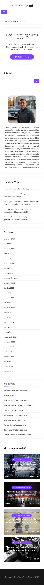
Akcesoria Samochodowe (15, 390)
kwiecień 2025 (9, 308)
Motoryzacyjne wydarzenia (16, 415)
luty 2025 (7, 317)
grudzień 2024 (9, 327)
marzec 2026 (8, 254)
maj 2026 (7, 244)
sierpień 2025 (9, 288)
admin (7, 476)
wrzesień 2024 (9, 342)
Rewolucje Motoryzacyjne (15, 430)
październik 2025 (10, 278)
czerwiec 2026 (9, 239)
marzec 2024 (8, 371)
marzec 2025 (8, 313)
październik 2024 (10, 337)
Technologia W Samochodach (17, 435)
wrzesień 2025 (9, 283)
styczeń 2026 (9, 263)
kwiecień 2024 (9, 366)
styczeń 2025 (9, 322)
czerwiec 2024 (9, 357)
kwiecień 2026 (9, 249)
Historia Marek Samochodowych (18, 405)
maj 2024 (7, 362)
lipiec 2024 (8, 352)
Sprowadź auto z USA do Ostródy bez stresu (20, 189)
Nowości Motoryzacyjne (14, 420)
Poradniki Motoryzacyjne (15, 425)
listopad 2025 (9, 273)
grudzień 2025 (9, 268)
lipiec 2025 (8, 293)
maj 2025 (7, 303)
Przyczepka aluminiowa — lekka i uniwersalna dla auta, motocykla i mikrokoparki (22, 522)
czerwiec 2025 (9, 298)
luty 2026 (7, 259)
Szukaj (8, 72)
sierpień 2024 (9, 347)
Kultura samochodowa (14, 410)
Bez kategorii (9, 395)
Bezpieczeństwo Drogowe (15, 400)
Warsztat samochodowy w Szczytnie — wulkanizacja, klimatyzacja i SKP (22, 550)
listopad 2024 (9, 332)
